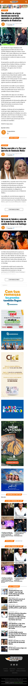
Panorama (12, 668)
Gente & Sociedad (21, 670)
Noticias (5, 668)
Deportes (14, 672)
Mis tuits (3, 497)
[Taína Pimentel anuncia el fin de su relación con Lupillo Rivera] (7, 509)
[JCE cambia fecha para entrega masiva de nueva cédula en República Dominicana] (7, 522)
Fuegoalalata (10, 24)
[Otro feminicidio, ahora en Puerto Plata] (20, 517)
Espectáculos (21, 668)
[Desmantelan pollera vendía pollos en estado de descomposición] (20, 534)
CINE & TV (12, 670)
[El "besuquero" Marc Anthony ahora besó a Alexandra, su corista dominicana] (20, 525)
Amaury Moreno (18, 682)
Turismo (6, 670)
